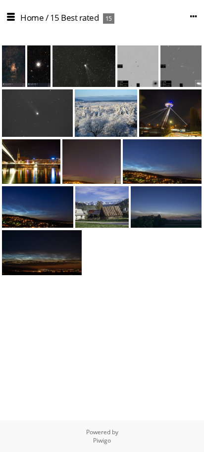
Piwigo (102, 440)
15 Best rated (74, 17)
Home (32, 17)
